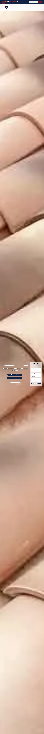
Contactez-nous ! (14, 378)
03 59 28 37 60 (7, 1)
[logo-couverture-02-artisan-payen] (10, 7)
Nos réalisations (14, 374)
